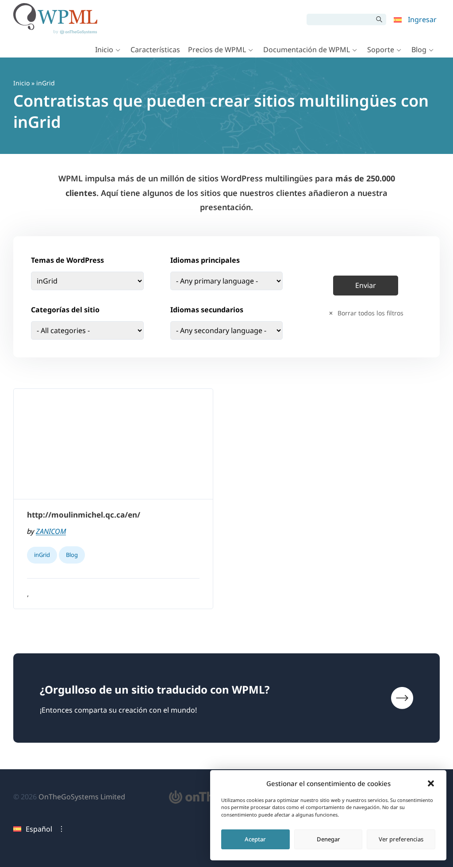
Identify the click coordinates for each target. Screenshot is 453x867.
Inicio (104, 49)
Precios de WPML (217, 49)
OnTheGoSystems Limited (81, 797)
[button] (430, 783)
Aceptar (255, 839)
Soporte (380, 49)
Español (39, 829)
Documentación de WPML (306, 49)
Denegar (328, 839)
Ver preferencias (401, 839)
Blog (418, 49)
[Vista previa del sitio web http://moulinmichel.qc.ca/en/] (113, 444)
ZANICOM (51, 531)
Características (155, 49)
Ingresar (422, 19)
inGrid (42, 555)
